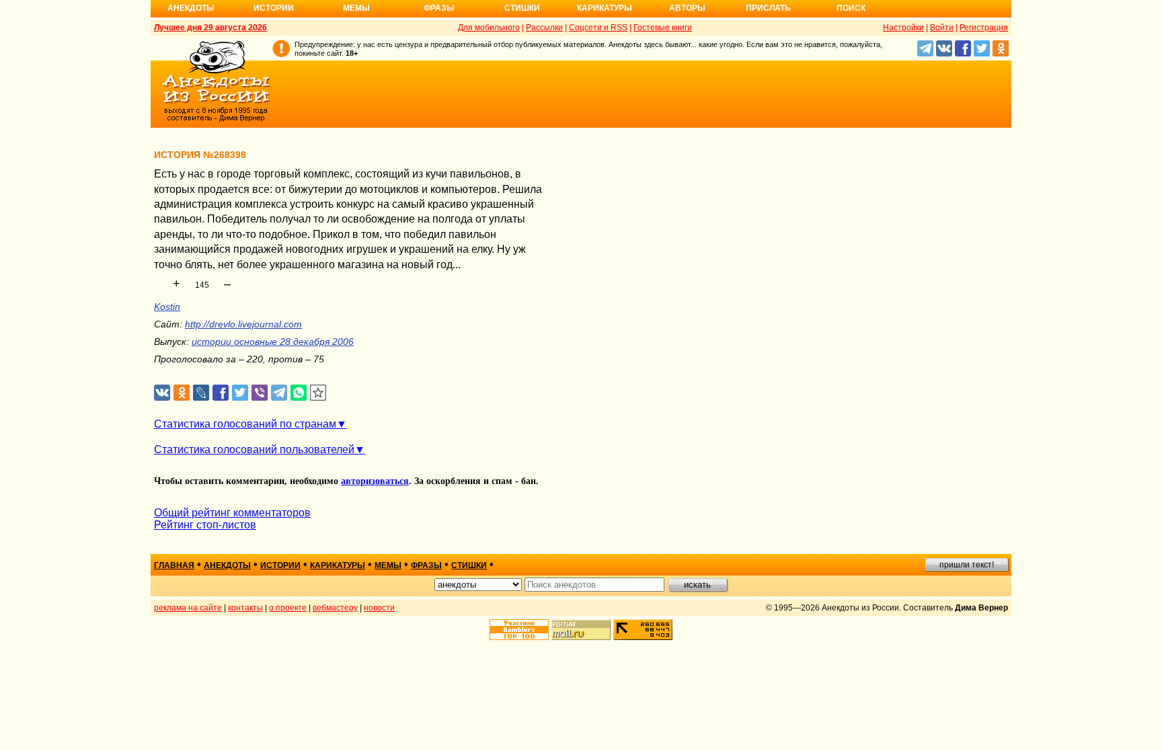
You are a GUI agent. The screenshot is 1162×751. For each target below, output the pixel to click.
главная (174, 565)
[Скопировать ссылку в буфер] (318, 393)
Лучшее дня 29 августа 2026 (210, 27)
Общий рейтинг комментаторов (232, 512)
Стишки (522, 8)
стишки (469, 565)
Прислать (768, 8)
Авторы (687, 8)
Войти (942, 27)
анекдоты (227, 565)
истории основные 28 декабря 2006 (273, 341)
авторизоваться (375, 481)
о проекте (288, 607)
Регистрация (984, 27)
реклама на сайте (188, 607)
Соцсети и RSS (598, 27)
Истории (274, 8)
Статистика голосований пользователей (254, 449)
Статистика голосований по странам (245, 424)
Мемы (356, 8)
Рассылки (544, 27)
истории (280, 565)
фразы (426, 565)
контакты (245, 607)
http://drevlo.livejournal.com (243, 324)
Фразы (439, 8)
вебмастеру (335, 607)
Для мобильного (489, 27)
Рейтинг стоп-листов (205, 524)
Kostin (167, 306)
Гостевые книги (662, 27)
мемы (388, 565)
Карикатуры (604, 8)
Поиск (851, 8)
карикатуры (337, 565)
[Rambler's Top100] (519, 629)
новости (379, 607)
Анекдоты (191, 8)
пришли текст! (966, 564)
